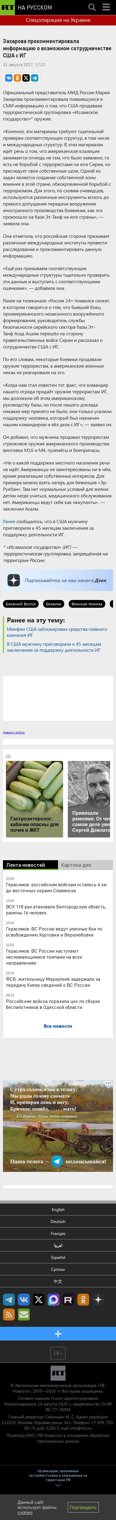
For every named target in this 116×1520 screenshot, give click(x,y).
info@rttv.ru (81, 1428)
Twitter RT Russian (39, 1300)
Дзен (100, 580)
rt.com (57, 1398)
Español (58, 1257)
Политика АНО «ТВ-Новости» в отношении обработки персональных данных (58, 1438)
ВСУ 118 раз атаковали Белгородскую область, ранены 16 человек (56, 909)
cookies (25, 1512)
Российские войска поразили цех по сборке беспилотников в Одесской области (53, 1004)
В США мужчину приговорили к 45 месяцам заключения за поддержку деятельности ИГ (54, 647)
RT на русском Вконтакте (24, 1300)
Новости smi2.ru (14, 732)
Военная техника (87, 603)
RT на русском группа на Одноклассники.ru (83, 1300)
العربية (58, 1245)
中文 (58, 1281)
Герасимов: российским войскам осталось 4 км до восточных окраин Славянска (56, 887)
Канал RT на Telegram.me (9, 1300)
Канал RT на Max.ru (53, 1300)
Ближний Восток (21, 603)
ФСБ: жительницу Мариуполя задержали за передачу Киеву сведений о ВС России (53, 982)
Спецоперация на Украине (58, 19)
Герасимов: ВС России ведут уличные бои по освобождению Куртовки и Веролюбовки (54, 931)
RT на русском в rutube (68, 1300)
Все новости (58, 1026)
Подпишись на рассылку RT (24, 1315)
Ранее (9, 521)
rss (9, 1315)
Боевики (53, 603)
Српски (58, 1269)
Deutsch (58, 1221)
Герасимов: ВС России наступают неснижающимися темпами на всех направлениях (44, 957)
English (58, 1209)
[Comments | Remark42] (58, 697)
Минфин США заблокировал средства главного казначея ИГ (57, 632)
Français (58, 1233)
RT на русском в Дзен (98, 1300)
